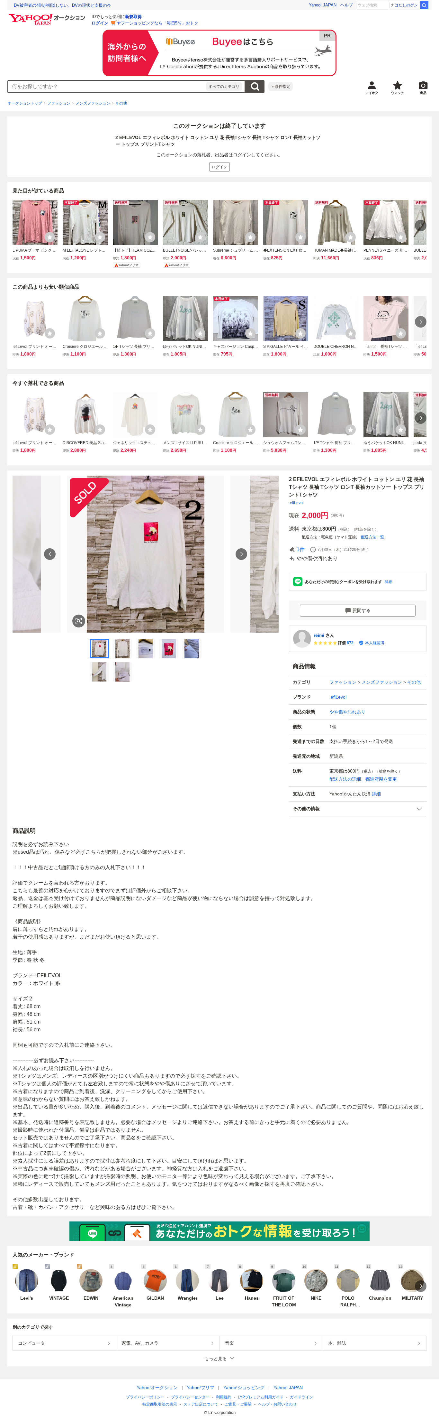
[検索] (424, 5)
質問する (362, 610)
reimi (319, 635)
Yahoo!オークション (157, 1387)
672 (350, 643)
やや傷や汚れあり (347, 711)
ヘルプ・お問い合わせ (277, 1404)
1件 (301, 549)
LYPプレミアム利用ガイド (260, 1397)
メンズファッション (93, 103)
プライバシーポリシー (145, 1397)
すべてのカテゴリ (224, 86)
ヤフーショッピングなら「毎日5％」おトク (157, 23)
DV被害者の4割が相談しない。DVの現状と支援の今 (62, 5)
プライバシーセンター (190, 1397)
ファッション (58, 103)
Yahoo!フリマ (200, 1387)
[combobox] (107, 86)
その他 (121, 103)
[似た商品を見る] (78, 621)
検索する (254, 86)
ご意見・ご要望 (238, 1404)
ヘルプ (346, 5)
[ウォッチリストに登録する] (50, 237)
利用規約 (223, 1397)
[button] (357, 809)
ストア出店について (201, 1404)
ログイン (100, 23)
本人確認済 (374, 643)
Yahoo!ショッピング (243, 1387)
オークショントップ (24, 103)
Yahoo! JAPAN (322, 5)
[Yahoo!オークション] (47, 15)
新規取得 (133, 16)
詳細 (388, 582)
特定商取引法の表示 (159, 1404)
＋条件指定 (280, 86)
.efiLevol (296, 503)
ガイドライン (301, 1397)
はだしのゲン (406, 5)
